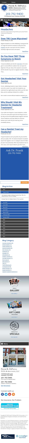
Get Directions (5, 386)
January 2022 (6, 217)
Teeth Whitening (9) (6, 265)
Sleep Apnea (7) (6, 261)
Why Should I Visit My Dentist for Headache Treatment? (11, 105)
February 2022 (6, 214)
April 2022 (5, 209)
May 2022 (5, 207)
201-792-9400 (14, 14)
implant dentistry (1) (6, 270)
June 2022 (5, 204)
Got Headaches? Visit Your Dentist (13, 79)
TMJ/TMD (19, 64)
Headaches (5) (5, 251)
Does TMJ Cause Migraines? (14, 38)
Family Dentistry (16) (7, 246)
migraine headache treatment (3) (9, 271)
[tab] (14, 192)
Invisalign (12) (5, 253)
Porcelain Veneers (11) (7, 258)
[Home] (14, 11)
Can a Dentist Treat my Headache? (12, 130)
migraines (3, 47)
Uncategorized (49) (6, 266)
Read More (25, 51)
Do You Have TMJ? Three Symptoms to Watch (13, 57)
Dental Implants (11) (7, 244)
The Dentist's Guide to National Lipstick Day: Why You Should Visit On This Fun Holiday (14, 196)
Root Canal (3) (5, 260)
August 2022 (6, 192)
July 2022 (5, 202)
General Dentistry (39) (7, 248)
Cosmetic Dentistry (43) (7, 243)
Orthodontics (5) (6, 255)
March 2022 (5, 212)
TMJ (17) (4, 263)
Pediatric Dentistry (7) (7, 256)
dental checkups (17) (7, 268)
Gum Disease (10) (6, 250)
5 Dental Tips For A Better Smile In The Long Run (13, 199)
